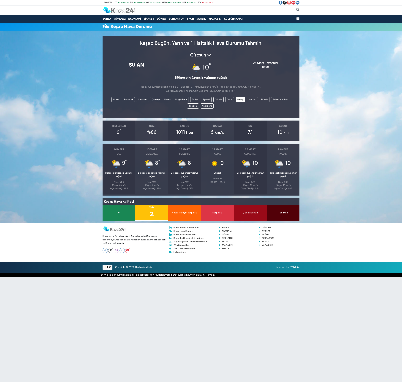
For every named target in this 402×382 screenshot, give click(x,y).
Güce (229, 99)
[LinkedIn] (122, 250)
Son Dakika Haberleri (184, 248)
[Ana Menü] (297, 19)
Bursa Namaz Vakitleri (185, 235)
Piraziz (264, 99)
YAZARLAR (267, 245)
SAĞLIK (201, 18)
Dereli (167, 99)
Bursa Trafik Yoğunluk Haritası (189, 238)
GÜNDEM (120, 18)
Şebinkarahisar (280, 99)
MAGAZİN (215, 18)
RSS (109, 267)
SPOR (190, 18)
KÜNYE (225, 248)
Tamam (210, 275)
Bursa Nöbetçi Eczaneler (186, 227)
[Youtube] (127, 250)
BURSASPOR (176, 18)
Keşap (240, 99)
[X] (110, 250)
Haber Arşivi (180, 252)
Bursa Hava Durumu (183, 231)
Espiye (195, 99)
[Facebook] (105, 250)
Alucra (116, 99)
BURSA (107, 18)
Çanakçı (156, 99)
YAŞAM (265, 241)
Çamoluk (142, 99)
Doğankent (181, 99)
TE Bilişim (294, 267)
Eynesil (206, 99)
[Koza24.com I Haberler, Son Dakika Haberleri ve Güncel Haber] (119, 10)
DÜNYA (161, 18)
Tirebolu (193, 106)
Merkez (252, 99)
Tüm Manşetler (181, 245)
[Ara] (297, 10)
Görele (218, 99)
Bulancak (128, 99)
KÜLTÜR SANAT (233, 18)
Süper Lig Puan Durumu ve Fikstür (190, 241)
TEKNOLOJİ (227, 238)
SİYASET (149, 18)
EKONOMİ (134, 18)
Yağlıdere (207, 106)
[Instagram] (116, 250)
